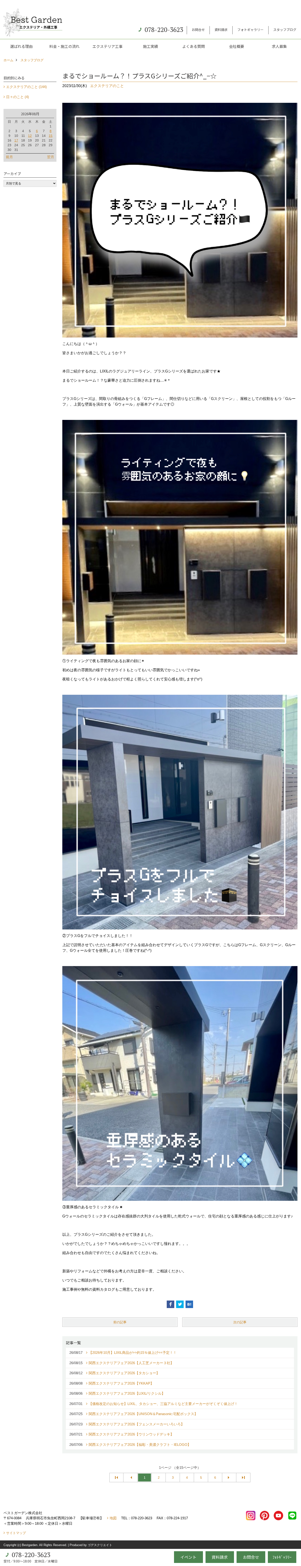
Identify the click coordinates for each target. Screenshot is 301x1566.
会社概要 (236, 46)
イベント (188, 1557)
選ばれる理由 (21, 46)
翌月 (50, 157)
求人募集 (279, 46)
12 (30, 136)
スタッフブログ (284, 29)
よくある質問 (193, 46)
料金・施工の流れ (64, 46)
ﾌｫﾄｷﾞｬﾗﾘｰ (282, 1557)
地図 (113, 1518)
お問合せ (198, 29)
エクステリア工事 (107, 46)
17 (16, 140)
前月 (9, 157)
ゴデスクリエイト (100, 1545)
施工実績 (150, 46)
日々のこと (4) (17, 97)
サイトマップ (16, 1533)
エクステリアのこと (107, 86)
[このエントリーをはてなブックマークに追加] (189, 1304)
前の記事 (120, 1322)
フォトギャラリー (250, 29)
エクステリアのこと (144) (26, 87)
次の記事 (239, 1322)
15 (50, 136)
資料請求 (221, 29)
